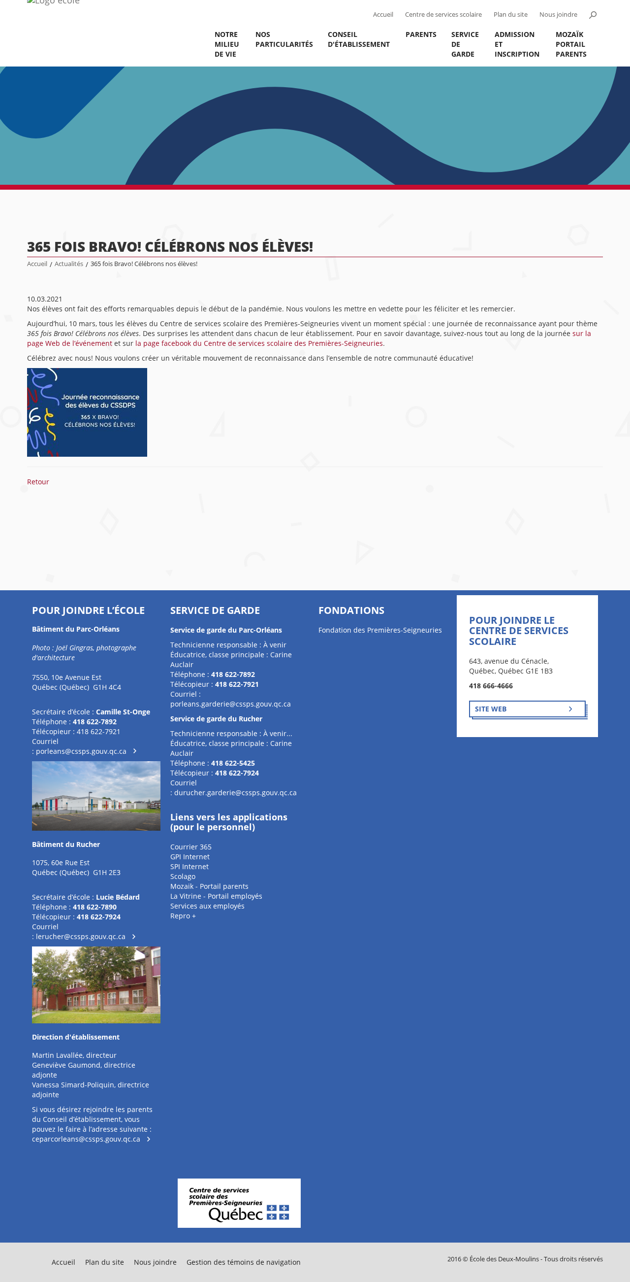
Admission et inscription (517, 44)
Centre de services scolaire (443, 14)
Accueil (383, 14)
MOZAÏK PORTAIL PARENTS (571, 44)
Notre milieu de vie (227, 44)
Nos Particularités (284, 39)
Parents (421, 34)
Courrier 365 (191, 846)
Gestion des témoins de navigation (244, 1262)
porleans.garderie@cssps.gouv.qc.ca (230, 703)
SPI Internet (189, 866)
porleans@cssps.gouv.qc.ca (81, 751)
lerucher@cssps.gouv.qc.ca (81, 936)
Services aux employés (207, 906)
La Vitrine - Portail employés (216, 896)
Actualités (69, 264)
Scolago (182, 876)
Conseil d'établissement (359, 39)
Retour (38, 481)
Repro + (183, 915)
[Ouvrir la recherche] (592, 15)
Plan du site (511, 14)
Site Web (490, 708)
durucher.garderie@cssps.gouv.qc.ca (235, 792)
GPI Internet (190, 856)
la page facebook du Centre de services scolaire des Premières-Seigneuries (259, 343)
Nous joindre (558, 14)
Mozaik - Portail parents (209, 886)
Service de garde (465, 44)
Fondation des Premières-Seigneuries (380, 630)
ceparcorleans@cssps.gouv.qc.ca (86, 1139)
